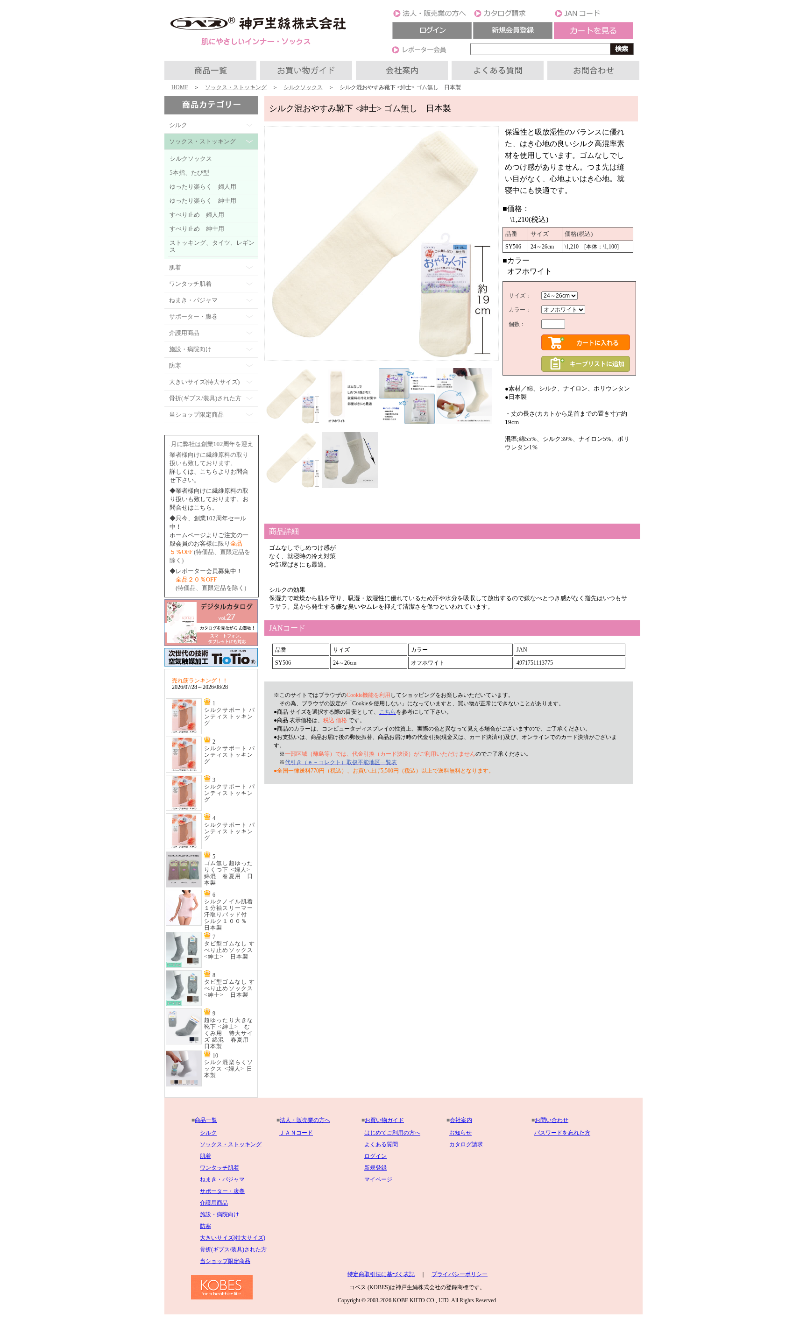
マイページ (378, 1179)
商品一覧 (206, 1120)
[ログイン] (432, 37)
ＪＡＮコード (296, 1132)
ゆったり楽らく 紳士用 (203, 200)
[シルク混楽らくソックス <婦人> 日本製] (184, 1084)
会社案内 (461, 1120)
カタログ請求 (466, 1144)
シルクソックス (303, 87)
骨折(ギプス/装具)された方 (233, 1249)
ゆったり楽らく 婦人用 (203, 186)
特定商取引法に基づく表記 (381, 1274)
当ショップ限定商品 (225, 1261)
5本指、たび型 (189, 172)
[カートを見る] (593, 37)
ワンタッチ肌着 (219, 1167)
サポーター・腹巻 (222, 1191)
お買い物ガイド (384, 1120)
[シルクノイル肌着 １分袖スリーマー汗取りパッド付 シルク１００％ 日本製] (184, 924)
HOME (179, 87)
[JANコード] (593, 16)
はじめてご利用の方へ (392, 1132)
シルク (208, 1132)
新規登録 (375, 1167)
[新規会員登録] (512, 37)
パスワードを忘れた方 (562, 1132)
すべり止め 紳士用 (197, 228)
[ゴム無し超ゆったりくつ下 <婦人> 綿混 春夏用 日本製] (184, 885)
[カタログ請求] (512, 16)
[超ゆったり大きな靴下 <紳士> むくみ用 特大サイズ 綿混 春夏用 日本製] (184, 1042)
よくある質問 (381, 1144)
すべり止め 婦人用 (197, 214)
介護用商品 (214, 1202)
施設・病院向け (219, 1214)
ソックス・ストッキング (236, 87)
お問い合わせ (551, 1120)
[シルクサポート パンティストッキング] (184, 732)
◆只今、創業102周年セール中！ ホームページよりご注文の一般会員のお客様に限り (209, 535)
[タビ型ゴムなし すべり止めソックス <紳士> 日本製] (184, 966)
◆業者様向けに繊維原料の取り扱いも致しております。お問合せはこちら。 (209, 499)
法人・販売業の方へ (305, 1120)
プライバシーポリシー (460, 1274)
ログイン (375, 1156)
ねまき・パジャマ (222, 1179)
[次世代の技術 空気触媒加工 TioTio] (211, 667)
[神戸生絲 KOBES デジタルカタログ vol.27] (211, 644)
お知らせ (460, 1132)
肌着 (205, 1156)
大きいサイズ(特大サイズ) (232, 1238)
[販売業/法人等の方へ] (432, 16)
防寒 (205, 1226)
